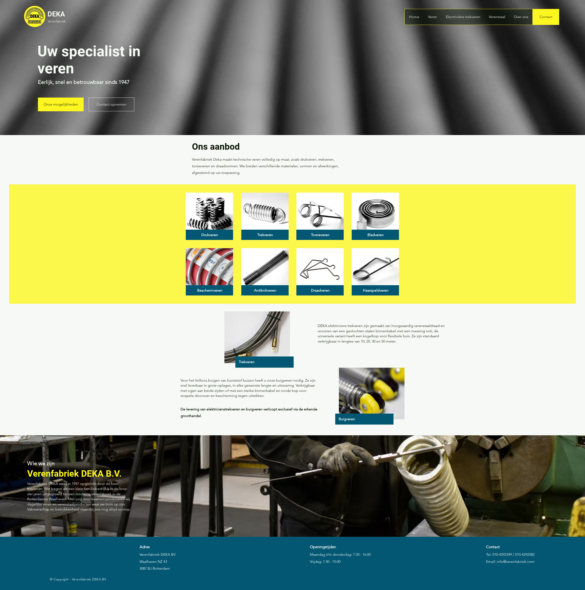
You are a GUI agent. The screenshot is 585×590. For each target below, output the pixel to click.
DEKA (56, 14)
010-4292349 (502, 554)
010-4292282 (524, 554)
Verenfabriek (57, 21)
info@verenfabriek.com (515, 561)
